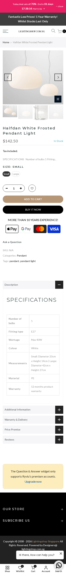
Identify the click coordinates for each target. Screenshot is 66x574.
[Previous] (8, 77)
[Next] (58, 77)
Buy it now (33, 209)
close (60, 6)
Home (6, 42)
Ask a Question (12, 242)
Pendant (22, 255)
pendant (14, 261)
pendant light (28, 261)
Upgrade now (33, 481)
